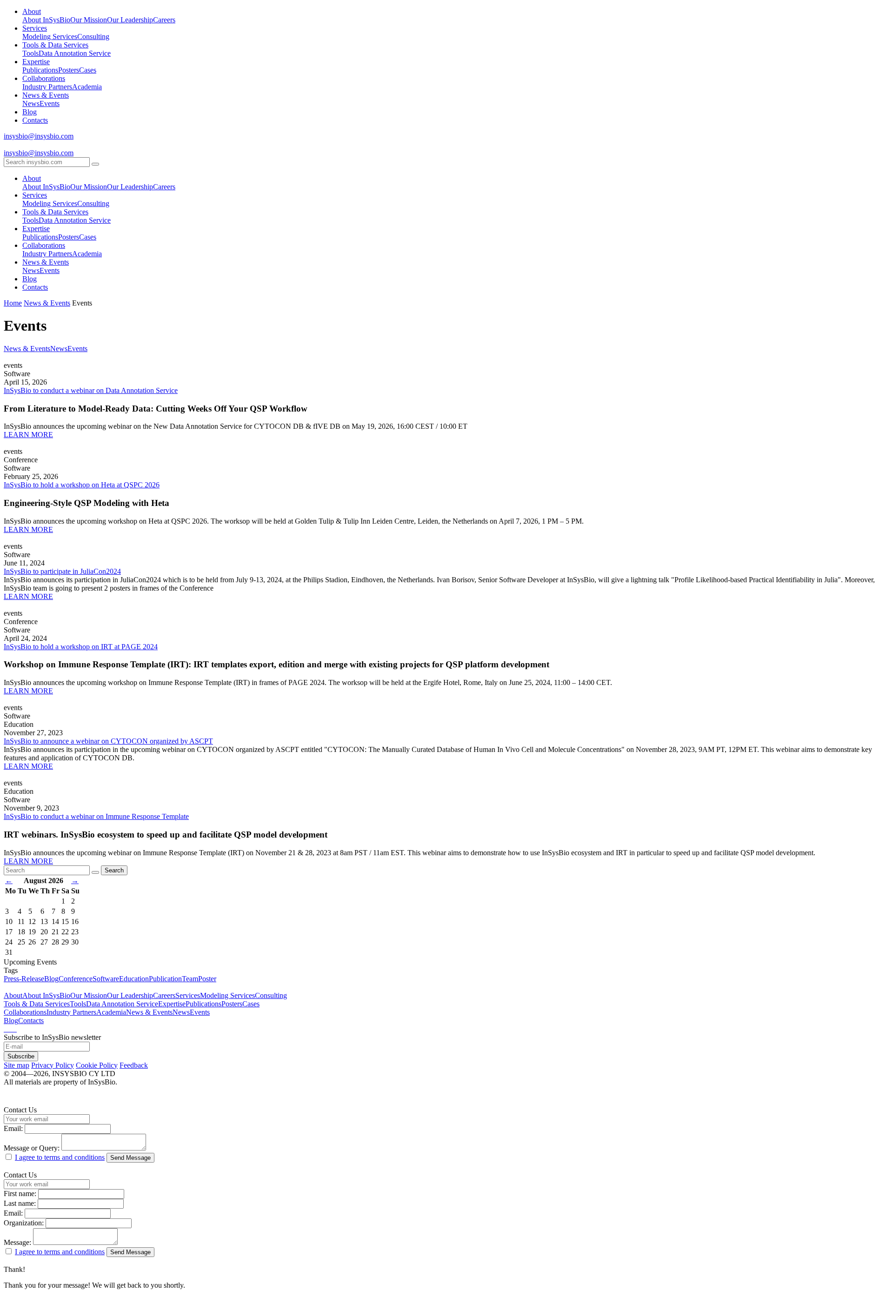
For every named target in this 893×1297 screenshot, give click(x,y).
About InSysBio (46, 20)
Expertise (36, 62)
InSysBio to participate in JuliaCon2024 (62, 571)
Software (106, 979)
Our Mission (88, 20)
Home (13, 303)
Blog (29, 112)
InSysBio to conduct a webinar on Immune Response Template (96, 816)
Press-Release (24, 979)
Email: (13, 1128)
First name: (20, 1193)
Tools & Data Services (55, 45)
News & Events (45, 95)
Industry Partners (47, 87)
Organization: (24, 1223)
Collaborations (43, 78)
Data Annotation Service (75, 53)
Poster (207, 979)
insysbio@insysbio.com (38, 136)
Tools (30, 53)
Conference (76, 979)
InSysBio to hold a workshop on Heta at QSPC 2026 (82, 485)
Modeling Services (49, 36)
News (31, 103)
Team (190, 979)
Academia (87, 87)
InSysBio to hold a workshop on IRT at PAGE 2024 (81, 647)
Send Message (130, 1157)
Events (50, 103)
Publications (40, 70)
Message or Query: (32, 1148)
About (31, 11)
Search (114, 870)
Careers (164, 20)
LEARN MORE (28, 435)
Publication (165, 979)
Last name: (20, 1203)
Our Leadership (130, 20)
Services (34, 28)
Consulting (93, 36)
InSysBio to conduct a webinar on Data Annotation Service (91, 390)
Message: (17, 1242)
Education (134, 979)
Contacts (35, 120)
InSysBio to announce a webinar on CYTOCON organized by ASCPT (108, 741)
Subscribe (20, 1056)
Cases (87, 70)
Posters (68, 70)
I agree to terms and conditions (60, 1157)
